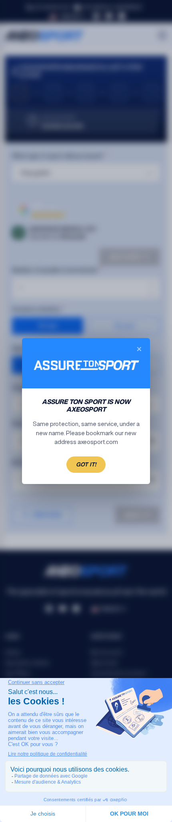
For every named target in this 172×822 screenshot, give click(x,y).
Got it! (86, 464)
